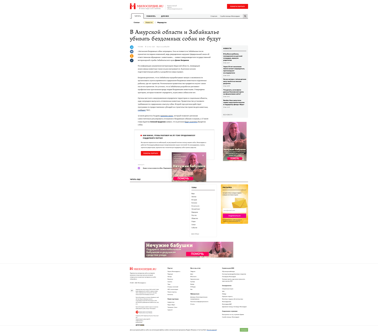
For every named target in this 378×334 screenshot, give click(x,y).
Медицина (194, 212)
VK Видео (193, 287)
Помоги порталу (237, 6)
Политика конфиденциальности (199, 301)
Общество (194, 218)
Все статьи (195, 234)
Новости (148, 22)
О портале (214, 16)
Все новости (227, 115)
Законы (193, 196)
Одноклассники (194, 279)
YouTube (192, 282)
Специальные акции (227, 289)
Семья (193, 224)
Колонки (194, 203)
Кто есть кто (195, 206)
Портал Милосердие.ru (174, 271)
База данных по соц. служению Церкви (233, 314)
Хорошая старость (227, 296)
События (194, 227)
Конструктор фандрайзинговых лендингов (234, 274)
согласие (238, 219)
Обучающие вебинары (228, 271)
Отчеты (192, 304)
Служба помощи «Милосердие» (230, 16)
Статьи (136, 22)
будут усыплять (191, 121)
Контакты (170, 294)
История (194, 200)
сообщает (142, 110)
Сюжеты (170, 282)
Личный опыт (195, 209)
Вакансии (170, 279)
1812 (223, 291)
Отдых (193, 221)
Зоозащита (141, 164)
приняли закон (166, 115)
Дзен (191, 274)
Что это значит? (212, 330)
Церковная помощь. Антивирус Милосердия (234, 307)
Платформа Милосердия (229, 276)
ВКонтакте (193, 276)
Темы (169, 284)
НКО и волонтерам (173, 289)
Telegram (192, 271)
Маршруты (162, 22)
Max (191, 289)
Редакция (170, 274)
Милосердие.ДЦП (227, 304)
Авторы (170, 276)
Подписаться (234, 216)
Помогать (151, 16)
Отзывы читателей (173, 287)
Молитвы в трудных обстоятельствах (232, 299)
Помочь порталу (150, 153)
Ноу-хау (194, 215)
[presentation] (234, 210)
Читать (137, 16)
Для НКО (165, 16)
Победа (224, 294)
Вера (193, 193)
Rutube (192, 284)
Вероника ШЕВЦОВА (163, 47)
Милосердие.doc (226, 301)
